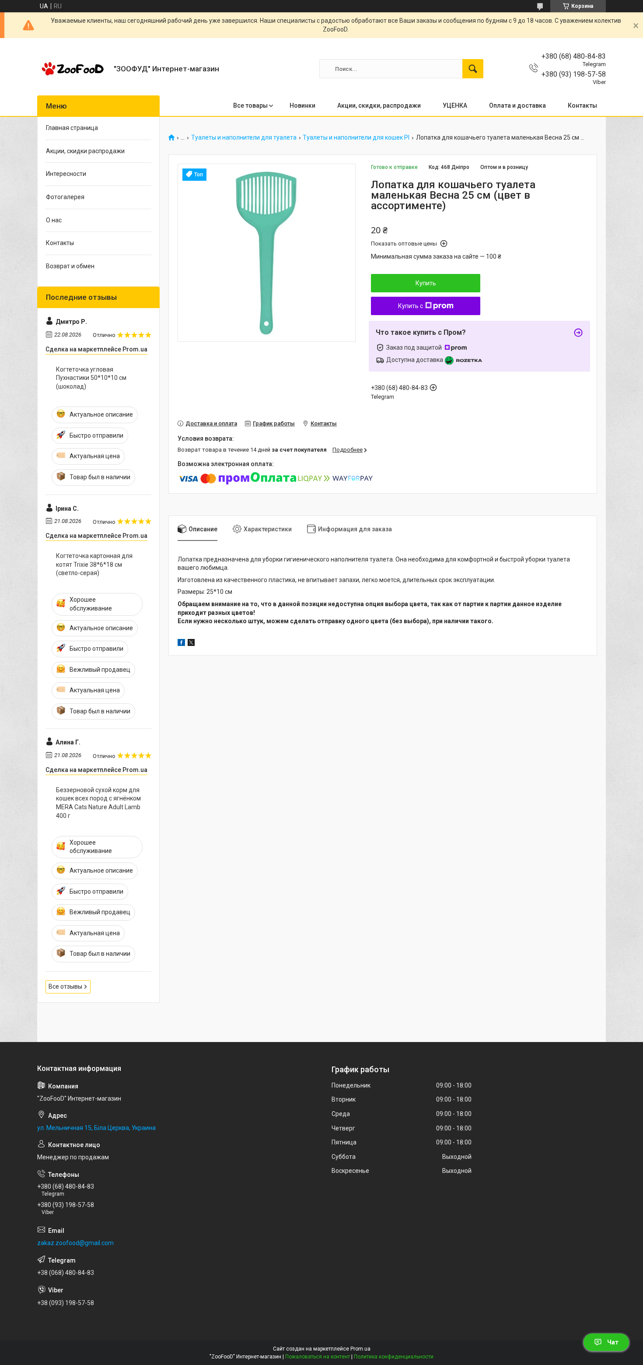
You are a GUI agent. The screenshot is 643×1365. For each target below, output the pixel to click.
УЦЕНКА (455, 105)
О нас (54, 220)
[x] (191, 643)
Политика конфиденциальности (393, 1357)
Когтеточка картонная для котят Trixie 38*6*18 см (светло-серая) (94, 564)
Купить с (410, 305)
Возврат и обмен (70, 266)
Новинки (302, 105)
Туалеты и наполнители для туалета (244, 137)
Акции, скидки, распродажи (379, 105)
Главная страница (72, 127)
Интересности (66, 173)
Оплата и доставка (517, 105)
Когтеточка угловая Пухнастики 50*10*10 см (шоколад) (91, 378)
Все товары (250, 105)
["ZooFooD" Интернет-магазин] (72, 68)
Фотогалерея (65, 196)
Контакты (582, 105)
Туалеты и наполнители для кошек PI (356, 137)
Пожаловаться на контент (317, 1357)
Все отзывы (65, 986)
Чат (613, 1342)
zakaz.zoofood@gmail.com (75, 1242)
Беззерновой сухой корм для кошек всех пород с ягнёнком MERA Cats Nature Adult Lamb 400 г (98, 802)
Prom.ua (360, 1349)
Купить (426, 283)
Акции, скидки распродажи (85, 150)
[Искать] (472, 68)
